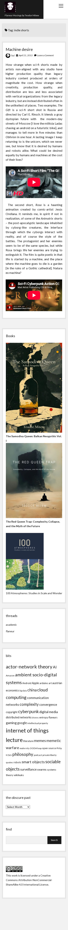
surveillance (28, 769)
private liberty (49, 755)
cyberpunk (28, 711)
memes (40, 740)
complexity (29, 704)
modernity (24, 748)
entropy (43, 717)
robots (17, 762)
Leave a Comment (45, 55)
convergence (48, 704)
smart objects (33, 761)
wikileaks (19, 775)
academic (11, 624)
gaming (11, 723)
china (32, 690)
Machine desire (19, 49)
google (22, 723)
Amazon (10, 675)
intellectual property (37, 723)
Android (26, 683)
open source (49, 748)
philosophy (22, 754)
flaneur (10, 631)
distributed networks (19, 717)
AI (55, 667)
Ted (12, 55)
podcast (38, 755)
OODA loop (36, 748)
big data (23, 690)
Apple (35, 683)
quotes (9, 762)
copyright (12, 712)
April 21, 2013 (25, 55)
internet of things (27, 730)
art (50, 683)
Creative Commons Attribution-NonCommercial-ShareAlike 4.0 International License (29, 880)
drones (35, 717)
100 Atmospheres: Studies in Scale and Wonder (34, 593)
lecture (14, 739)
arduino (43, 683)
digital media (48, 712)
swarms (41, 769)
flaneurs (53, 717)
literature (28, 740)
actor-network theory (29, 666)
